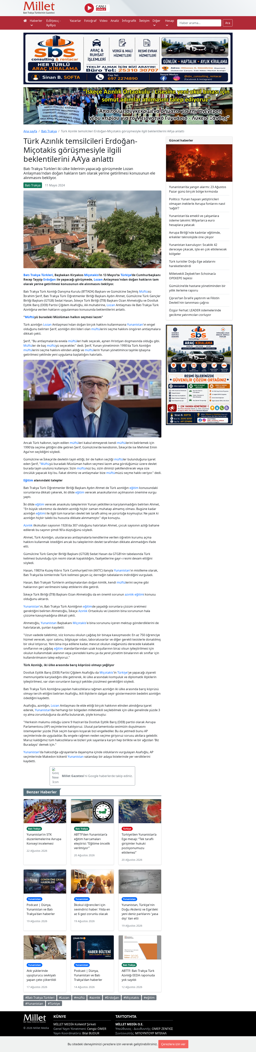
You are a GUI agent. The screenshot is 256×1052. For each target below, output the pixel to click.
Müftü (143, 291)
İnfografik (129, 21)
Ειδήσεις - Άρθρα (53, 23)
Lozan (98, 279)
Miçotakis (91, 275)
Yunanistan (135, 324)
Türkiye (126, 275)
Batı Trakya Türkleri (38, 275)
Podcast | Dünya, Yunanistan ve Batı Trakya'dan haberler (41, 909)
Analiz (115, 21)
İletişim (144, 21)
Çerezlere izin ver (173, 1044)
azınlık (129, 594)
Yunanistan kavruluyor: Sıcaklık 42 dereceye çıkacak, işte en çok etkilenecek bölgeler (198, 249)
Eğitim (28, 480)
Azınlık (28, 525)
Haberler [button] (36, 21)
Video (104, 21)
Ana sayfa (30, 131)
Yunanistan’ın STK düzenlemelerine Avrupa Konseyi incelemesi (44, 839)
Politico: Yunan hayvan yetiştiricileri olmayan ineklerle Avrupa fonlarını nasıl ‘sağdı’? (197, 203)
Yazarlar (75, 21)
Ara (227, 23)
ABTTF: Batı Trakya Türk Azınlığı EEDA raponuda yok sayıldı (138, 975)
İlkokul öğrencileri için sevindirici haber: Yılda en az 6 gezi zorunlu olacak (92, 909)
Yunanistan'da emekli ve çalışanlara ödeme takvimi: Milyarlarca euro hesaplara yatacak (194, 220)
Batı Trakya (49, 131)
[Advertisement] (199, 455)
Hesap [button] (169, 21)
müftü (95, 329)
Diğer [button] (156, 21)
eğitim (133, 488)
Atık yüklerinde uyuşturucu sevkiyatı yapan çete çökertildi (41, 975)
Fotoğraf (90, 21)
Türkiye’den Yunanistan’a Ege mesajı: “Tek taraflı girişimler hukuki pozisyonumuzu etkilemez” (139, 843)
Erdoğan (49, 279)
